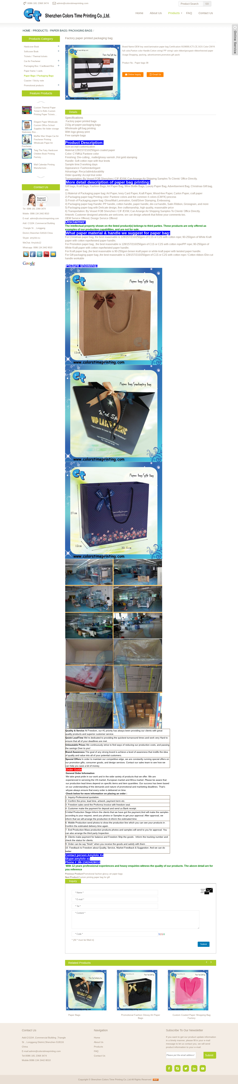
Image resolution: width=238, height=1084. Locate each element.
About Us (156, 13)
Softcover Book (31, 51)
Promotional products (34, 85)
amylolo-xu (35, 238)
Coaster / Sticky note (34, 80)
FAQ (189, 13)
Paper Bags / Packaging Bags (71, 30)
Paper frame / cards (33, 71)
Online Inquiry (134, 74)
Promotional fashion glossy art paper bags (103, 874)
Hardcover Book (31, 46)
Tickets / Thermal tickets (35, 56)
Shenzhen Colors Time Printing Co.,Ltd (111, 1079)
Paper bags (74, 1015)
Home (139, 13)
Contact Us (205, 13)
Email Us (157, 74)
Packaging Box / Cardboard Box (39, 66)
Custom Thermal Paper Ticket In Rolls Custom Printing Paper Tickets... (45, 111)
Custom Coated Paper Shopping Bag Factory (191, 1016)
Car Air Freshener (32, 61)
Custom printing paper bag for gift (94, 877)
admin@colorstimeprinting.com (72, 3)
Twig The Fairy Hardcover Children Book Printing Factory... (46, 153)
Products (174, 13)
